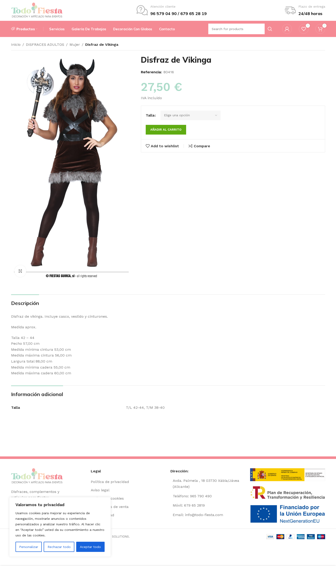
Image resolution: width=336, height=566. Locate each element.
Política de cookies (107, 498)
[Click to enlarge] (20, 271)
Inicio (16, 44)
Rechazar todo (59, 547)
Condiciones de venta (110, 506)
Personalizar (28, 547)
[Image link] (37, 476)
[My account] (287, 29)
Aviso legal (100, 490)
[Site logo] (37, 10)
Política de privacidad (110, 482)
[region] (60, 527)
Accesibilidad (102, 515)
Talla (150, 115)
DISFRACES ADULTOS (45, 44)
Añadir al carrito (166, 129)
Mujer (75, 44)
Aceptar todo (90, 547)
